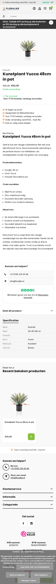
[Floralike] (11, 9)
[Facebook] (23, 523)
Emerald (6, 70)
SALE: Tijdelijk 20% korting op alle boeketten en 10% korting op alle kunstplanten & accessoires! (24, 24)
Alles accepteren (17, 575)
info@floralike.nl (17, 281)
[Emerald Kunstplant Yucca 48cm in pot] (19, 399)
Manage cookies (29, 581)
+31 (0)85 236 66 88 (19, 274)
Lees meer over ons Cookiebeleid (34, 567)
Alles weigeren (41, 575)
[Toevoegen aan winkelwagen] (31, 436)
